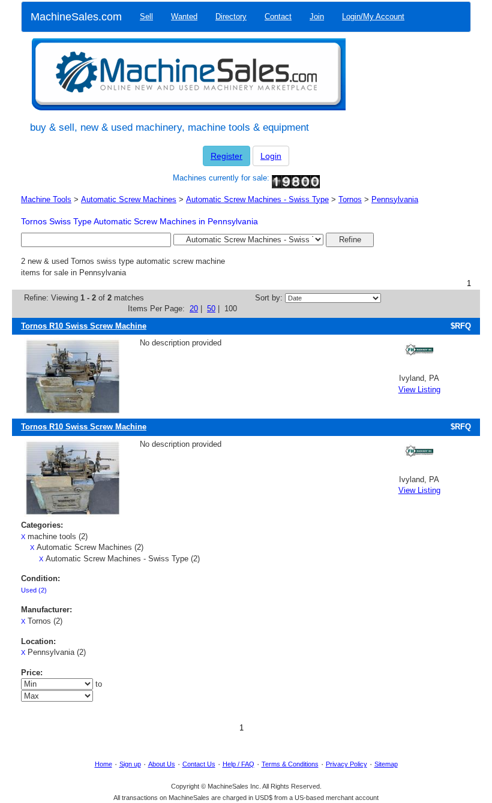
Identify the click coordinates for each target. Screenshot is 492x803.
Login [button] (270, 156)
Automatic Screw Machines (128, 199)
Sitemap (386, 764)
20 (194, 308)
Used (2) (34, 590)
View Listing (419, 389)
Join (317, 16)
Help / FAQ (238, 764)
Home (103, 764)
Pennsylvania (394, 199)
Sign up (130, 764)
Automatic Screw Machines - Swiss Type (257, 199)
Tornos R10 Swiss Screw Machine (83, 325)
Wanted (184, 16)
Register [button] (226, 156)
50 (211, 308)
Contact (278, 16)
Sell (146, 16)
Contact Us (198, 764)
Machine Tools (46, 199)
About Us (161, 764)
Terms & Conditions (290, 764)
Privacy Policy (346, 764)
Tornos (350, 199)
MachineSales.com (76, 17)
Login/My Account (373, 16)
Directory (231, 16)
